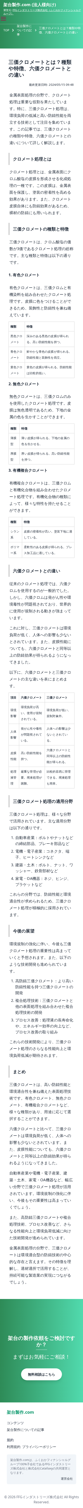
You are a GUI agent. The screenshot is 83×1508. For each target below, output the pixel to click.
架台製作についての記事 (24, 30)
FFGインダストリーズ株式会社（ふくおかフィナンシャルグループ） (42, 11)
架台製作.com (20, 1412)
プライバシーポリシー (39, 1446)
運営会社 (67, 1478)
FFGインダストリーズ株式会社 (39, 1497)
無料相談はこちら (41, 1374)
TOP (6, 30)
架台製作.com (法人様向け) (29, 4)
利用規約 (13, 1446)
